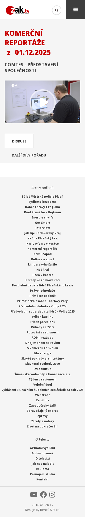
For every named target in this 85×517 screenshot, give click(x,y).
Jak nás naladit (42, 464)
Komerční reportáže (43, 249)
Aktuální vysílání (42, 448)
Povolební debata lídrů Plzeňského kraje (42, 285)
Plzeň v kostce (42, 275)
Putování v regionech (43, 332)
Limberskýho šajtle (42, 264)
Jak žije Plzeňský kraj (42, 238)
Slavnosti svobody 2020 (42, 364)
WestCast (42, 395)
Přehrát (42, 102)
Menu (75, 9)
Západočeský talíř (42, 405)
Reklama (42, 469)
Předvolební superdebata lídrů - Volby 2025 (42, 311)
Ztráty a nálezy (42, 421)
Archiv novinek (42, 453)
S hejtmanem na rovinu (42, 343)
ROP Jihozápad (42, 338)
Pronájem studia (42, 474)
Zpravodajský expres (42, 411)
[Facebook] (43, 496)
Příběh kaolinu (42, 317)
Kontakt (42, 479)
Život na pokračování (42, 426)
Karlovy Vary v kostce (42, 244)
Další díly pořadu (29, 155)
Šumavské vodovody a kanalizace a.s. (42, 374)
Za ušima (42, 400)
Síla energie (42, 353)
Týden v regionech (42, 379)
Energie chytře (43, 217)
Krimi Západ (43, 254)
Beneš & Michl (50, 510)
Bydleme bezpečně (42, 202)
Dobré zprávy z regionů (42, 207)
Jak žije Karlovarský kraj (42, 233)
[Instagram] (52, 496)
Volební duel (42, 385)
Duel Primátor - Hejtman (42, 212)
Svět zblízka (42, 369)
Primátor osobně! (43, 296)
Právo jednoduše (42, 291)
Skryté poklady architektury (42, 358)
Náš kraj (42, 270)
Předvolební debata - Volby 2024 (42, 306)
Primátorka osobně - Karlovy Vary (42, 301)
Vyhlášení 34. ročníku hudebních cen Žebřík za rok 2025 (42, 390)
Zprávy (42, 416)
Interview (42, 228)
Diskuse (19, 141)
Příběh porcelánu (42, 322)
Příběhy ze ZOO (42, 327)
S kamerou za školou (42, 348)
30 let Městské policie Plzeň (42, 196)
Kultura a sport (42, 259)
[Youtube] (33, 496)
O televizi (42, 458)
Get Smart (42, 223)
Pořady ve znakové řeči (43, 280)
